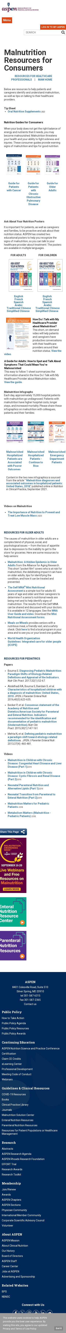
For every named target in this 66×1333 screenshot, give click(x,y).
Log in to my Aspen (53, 27)
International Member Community (21, 1215)
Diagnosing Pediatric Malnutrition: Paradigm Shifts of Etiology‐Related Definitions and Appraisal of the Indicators (35, 674)
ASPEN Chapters (11, 1199)
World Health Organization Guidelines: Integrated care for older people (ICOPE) (34, 641)
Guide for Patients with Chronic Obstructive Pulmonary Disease (33, 194)
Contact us (30, 1004)
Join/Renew (9, 1189)
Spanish (18, 302)
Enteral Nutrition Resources (17, 1120)
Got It (59, 1328)
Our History (8, 1250)
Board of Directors (12, 1256)
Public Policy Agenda (14, 1023)
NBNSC (6, 1296)
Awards (6, 1194)
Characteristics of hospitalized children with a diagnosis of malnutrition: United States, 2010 (35, 693)
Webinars (7, 1079)
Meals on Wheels (18, 622)
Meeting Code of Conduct (16, 1074)
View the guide (13, 382)
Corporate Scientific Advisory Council (23, 1220)
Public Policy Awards (14, 1033)
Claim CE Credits (11, 1058)
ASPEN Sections (11, 1204)
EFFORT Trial (9, 1164)
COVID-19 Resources (14, 1094)
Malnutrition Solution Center (18, 1115)
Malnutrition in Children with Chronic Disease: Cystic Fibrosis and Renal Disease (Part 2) (34, 776)
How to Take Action (13, 1018)
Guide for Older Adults (52, 187)
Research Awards (12, 1169)
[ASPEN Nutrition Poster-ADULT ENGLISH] (50, 293)
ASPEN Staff (9, 1261)
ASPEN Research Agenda (16, 1153)
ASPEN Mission (10, 1240)
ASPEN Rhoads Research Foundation (23, 1159)
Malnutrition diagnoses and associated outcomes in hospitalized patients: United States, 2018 (34, 483)
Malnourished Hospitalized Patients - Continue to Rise (35, 458)
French (18, 299)
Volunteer (7, 1225)
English (18, 296)
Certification (9, 1053)
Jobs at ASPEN (10, 1271)
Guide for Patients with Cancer (14, 187)
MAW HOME (45, 79)
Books (5, 1099)
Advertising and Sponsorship (18, 1276)
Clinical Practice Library (15, 1104)
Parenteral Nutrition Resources (19, 1125)
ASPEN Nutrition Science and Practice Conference (31, 1048)
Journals (7, 1109)
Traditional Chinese (19, 308)
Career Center (10, 1266)
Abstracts (7, 1148)
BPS (4, 1291)
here (24, 629)
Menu (7, 20)
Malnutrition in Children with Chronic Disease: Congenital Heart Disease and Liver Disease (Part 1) (35, 763)
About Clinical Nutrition (15, 1245)
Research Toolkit (11, 1174)
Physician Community (14, 1210)
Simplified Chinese (18, 311)
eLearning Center (12, 1063)
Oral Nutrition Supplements (24, 111)
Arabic (19, 305)
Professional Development (17, 1069)
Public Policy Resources (15, 1028)
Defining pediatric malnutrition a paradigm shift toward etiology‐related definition (35, 737)
